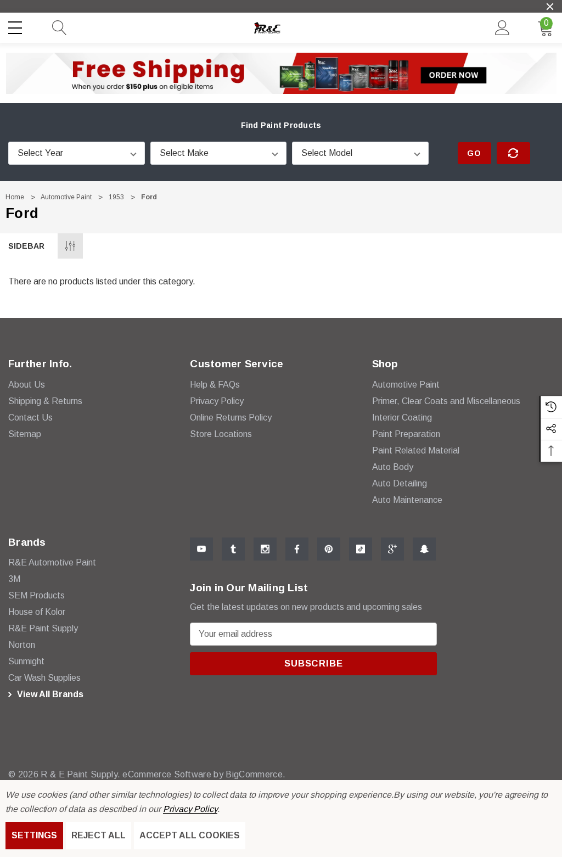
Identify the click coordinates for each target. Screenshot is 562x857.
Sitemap (24, 434)
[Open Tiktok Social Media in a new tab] (360, 549)
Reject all (98, 835)
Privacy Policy (190, 809)
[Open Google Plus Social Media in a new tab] (392, 549)
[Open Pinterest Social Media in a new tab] (328, 549)
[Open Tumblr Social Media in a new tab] (233, 549)
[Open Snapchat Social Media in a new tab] (424, 549)
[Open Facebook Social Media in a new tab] (296, 549)
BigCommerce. (255, 774)
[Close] (550, 6)
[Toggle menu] (16, 26)
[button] (281, 73)
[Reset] (513, 153)
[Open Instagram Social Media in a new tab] (265, 549)
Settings (34, 835)
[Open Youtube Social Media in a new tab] (201, 549)
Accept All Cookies (189, 835)
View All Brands (49, 694)
